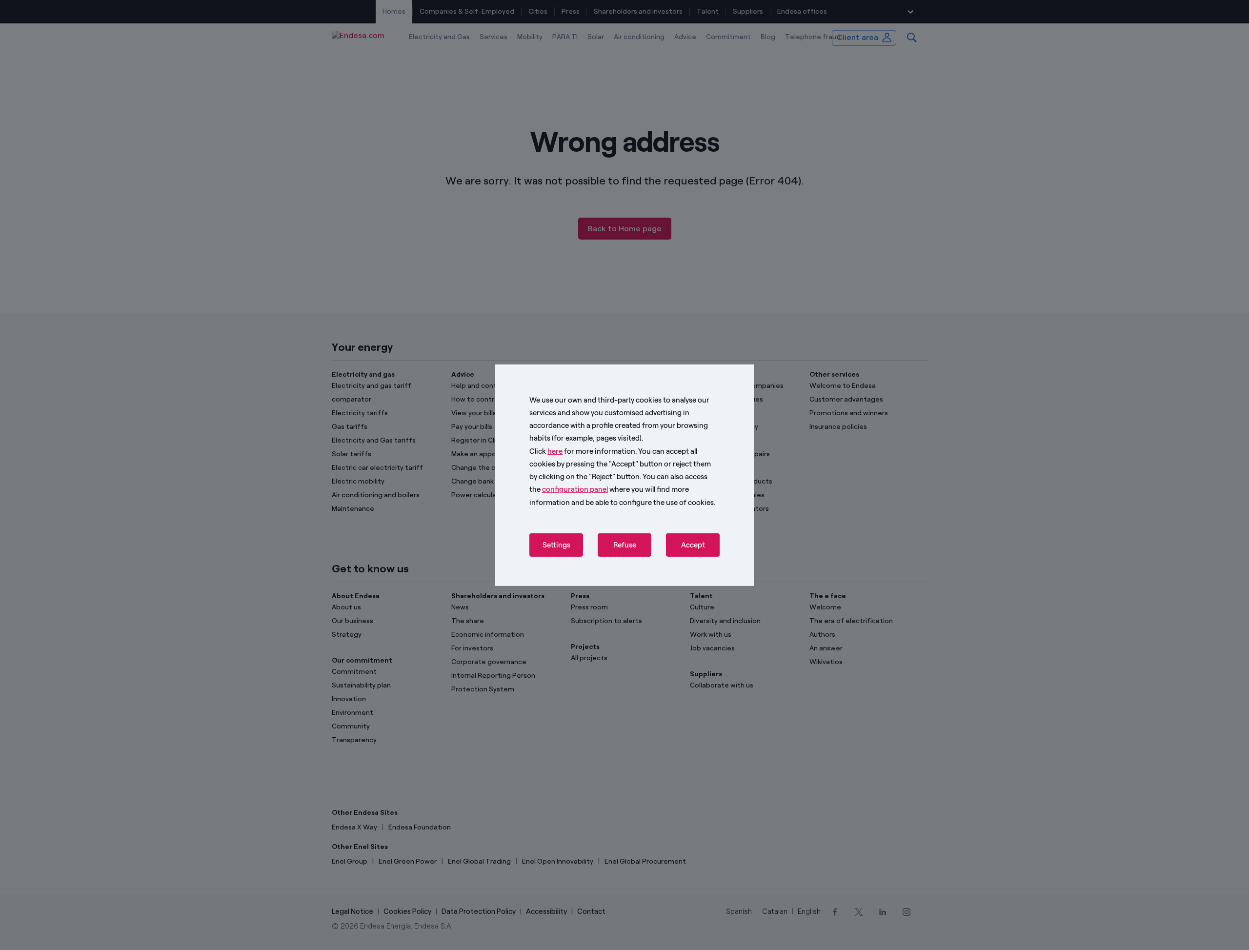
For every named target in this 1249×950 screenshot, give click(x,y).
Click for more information (582, 450)
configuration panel (575, 489)
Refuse (624, 545)
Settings (556, 545)
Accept (693, 545)
